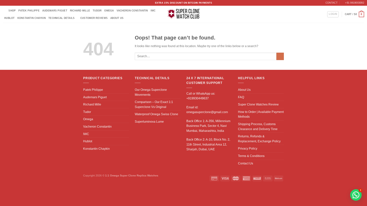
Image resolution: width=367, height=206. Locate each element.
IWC (153, 10)
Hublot (9, 18)
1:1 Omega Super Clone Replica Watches (131, 175)
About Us (116, 18)
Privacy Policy (247, 148)
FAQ (241, 97)
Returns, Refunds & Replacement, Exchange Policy (259, 139)
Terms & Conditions (251, 156)
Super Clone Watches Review (258, 104)
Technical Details (61, 18)
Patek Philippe (29, 10)
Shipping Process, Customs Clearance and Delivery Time (258, 126)
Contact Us (245, 163)
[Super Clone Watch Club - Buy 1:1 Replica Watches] (183, 14)
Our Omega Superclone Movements (151, 92)
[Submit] (280, 56)
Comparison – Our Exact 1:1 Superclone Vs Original (154, 104)
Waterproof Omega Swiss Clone (156, 114)
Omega (109, 10)
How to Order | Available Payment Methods (261, 114)
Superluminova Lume (149, 121)
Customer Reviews (94, 18)
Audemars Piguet (54, 10)
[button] (356, 195)
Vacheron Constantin (132, 10)
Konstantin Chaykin (31, 18)
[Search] (4, 10)
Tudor (97, 10)
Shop (12, 10)
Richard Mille (80, 10)
